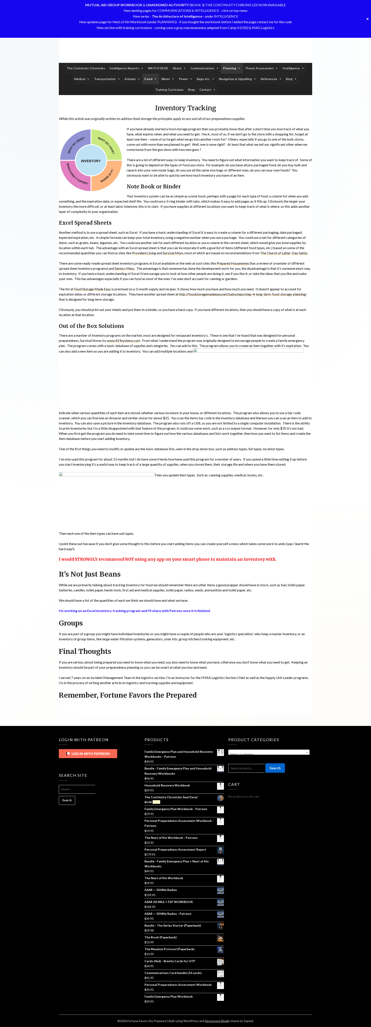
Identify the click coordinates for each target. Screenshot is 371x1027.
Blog (289, 79)
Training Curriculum (169, 89)
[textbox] (268, 754)
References (269, 79)
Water (165, 79)
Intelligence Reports (124, 68)
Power (183, 79)
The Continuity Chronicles (86, 68)
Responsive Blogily (217, 1021)
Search (275, 768)
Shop (191, 89)
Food (148, 79)
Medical (79, 79)
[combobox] (269, 753)
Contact (205, 89)
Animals (130, 79)
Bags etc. (203, 79)
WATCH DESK (158, 68)
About (177, 68)
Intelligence (291, 68)
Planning (229, 68)
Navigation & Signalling (235, 79)
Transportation (105, 79)
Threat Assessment (259, 68)
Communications (202, 68)
